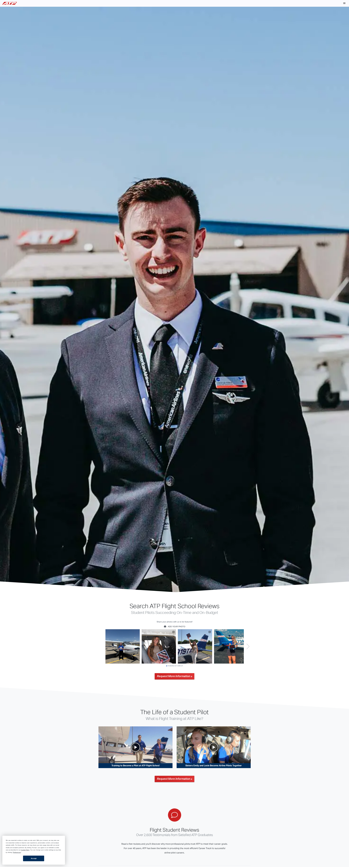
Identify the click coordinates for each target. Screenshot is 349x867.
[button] (344, 3)
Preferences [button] (17, 852)
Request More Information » (174, 676)
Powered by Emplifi (175, 666)
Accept (33, 858)
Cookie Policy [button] (25, 850)
